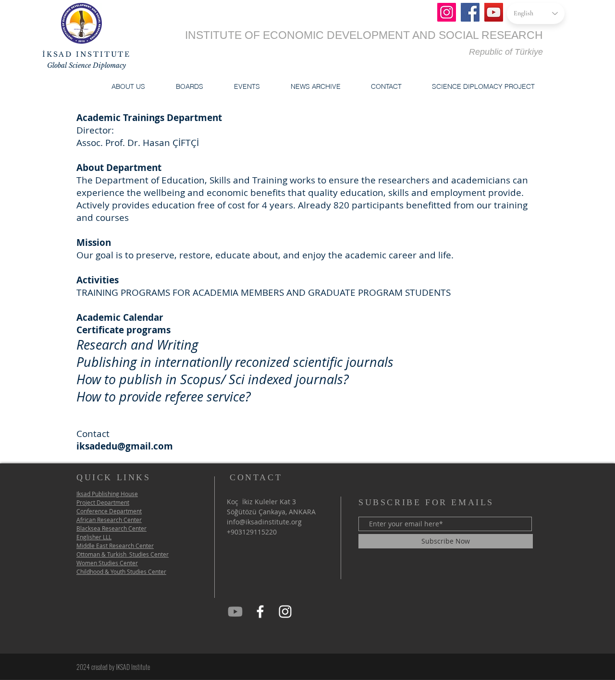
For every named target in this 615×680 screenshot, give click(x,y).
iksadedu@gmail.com (124, 446)
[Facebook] (470, 12)
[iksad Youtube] (235, 611)
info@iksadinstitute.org (264, 521)
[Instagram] (446, 12)
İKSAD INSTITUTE (86, 54)
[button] (128, 86)
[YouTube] (493, 12)
